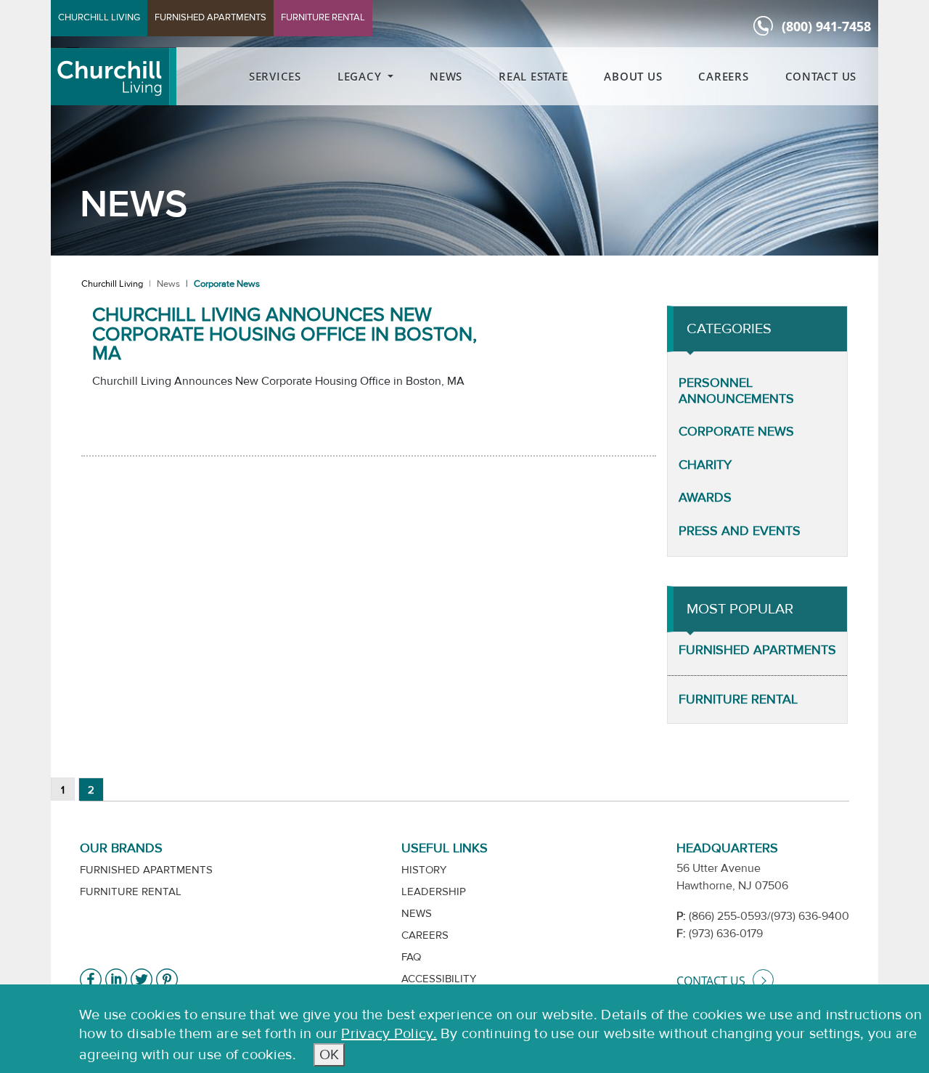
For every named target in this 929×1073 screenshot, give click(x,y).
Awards (705, 497)
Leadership (433, 892)
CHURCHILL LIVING (99, 17)
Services (275, 76)
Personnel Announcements (736, 391)
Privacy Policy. (389, 1033)
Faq (411, 957)
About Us (633, 76)
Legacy (361, 76)
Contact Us (821, 76)
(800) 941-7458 (826, 26)
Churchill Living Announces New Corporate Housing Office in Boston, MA (284, 334)
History (423, 870)
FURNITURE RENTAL (323, 17)
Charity (705, 465)
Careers (723, 76)
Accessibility (438, 979)
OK (329, 1054)
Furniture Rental (738, 699)
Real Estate (533, 76)
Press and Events (740, 531)
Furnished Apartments (757, 650)
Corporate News (736, 431)
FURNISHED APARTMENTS (210, 17)
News (446, 76)
